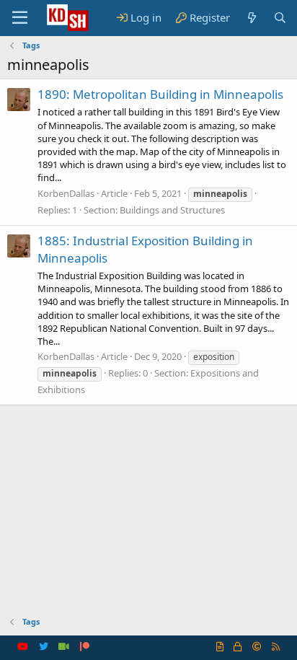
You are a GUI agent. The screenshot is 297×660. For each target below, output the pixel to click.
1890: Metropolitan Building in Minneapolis (160, 94)
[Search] (280, 17)
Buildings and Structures (172, 209)
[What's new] (251, 17)
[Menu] (20, 18)
